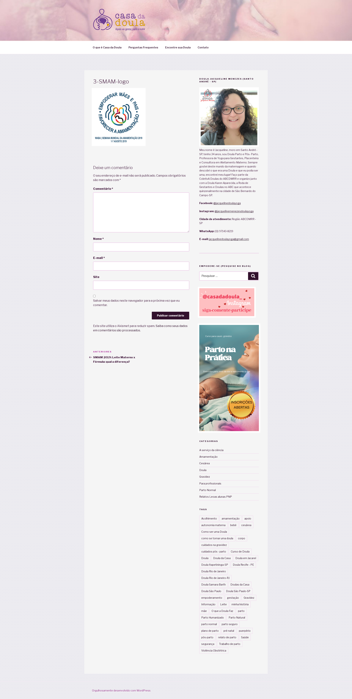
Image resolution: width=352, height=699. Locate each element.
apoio (247, 518)
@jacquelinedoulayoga (227, 203)
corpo (241, 538)
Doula (202, 470)
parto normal (209, 624)
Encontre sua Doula (178, 47)
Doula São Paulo (211, 591)
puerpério (245, 630)
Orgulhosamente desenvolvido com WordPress (121, 690)
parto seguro (230, 624)
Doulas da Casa (239, 584)
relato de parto (227, 637)
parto (241, 610)
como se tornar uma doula (217, 538)
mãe (204, 610)
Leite (223, 604)
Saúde (245, 637)
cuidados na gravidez (214, 544)
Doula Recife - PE (243, 564)
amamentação (231, 518)
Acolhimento (209, 518)
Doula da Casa (222, 558)
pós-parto (207, 637)
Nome (98, 239)
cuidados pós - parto (213, 551)
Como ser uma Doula (214, 531)
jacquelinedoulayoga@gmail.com (229, 239)
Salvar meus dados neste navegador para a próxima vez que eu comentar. (136, 303)
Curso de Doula (240, 551)
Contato (203, 47)
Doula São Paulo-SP (238, 591)
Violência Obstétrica (213, 650)
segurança (207, 643)
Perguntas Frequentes (143, 47)
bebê (233, 525)
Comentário (103, 189)
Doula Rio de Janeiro (213, 571)
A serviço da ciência (211, 450)
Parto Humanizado (212, 617)
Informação (208, 604)
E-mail (99, 258)
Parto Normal (207, 490)
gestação (233, 597)
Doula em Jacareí (245, 558)
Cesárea (204, 463)
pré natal (228, 630)
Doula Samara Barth (213, 584)
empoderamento (211, 597)
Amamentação (208, 456)
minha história (240, 604)
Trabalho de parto (229, 643)
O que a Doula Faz (222, 610)
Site (96, 277)
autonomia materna (213, 525)
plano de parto (210, 630)
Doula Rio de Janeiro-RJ (215, 577)
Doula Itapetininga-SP (214, 564)
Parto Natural (237, 617)
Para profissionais (210, 483)
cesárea (246, 525)
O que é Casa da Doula (107, 47)
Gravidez (204, 476)
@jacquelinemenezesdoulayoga (234, 211)
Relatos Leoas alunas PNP (215, 496)
